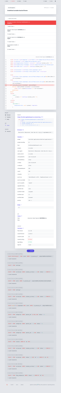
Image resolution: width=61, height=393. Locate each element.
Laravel (22, 384)
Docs (17, 384)
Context (7, 129)
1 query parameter (12, 258)
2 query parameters (12, 274)
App (5, 123)
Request (6, 112)
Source (12, 384)
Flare (39, 384)
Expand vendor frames (12, 18)
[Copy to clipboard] (52, 119)
